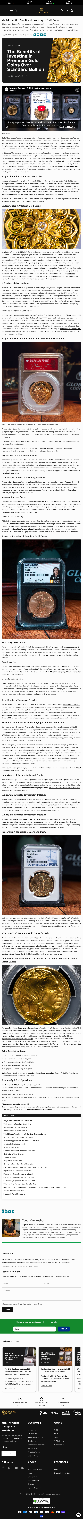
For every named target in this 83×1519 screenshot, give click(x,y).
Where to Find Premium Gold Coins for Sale (19, 1184)
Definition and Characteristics (15, 1127)
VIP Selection (59, 1441)
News (30, 1473)
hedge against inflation (71, 704)
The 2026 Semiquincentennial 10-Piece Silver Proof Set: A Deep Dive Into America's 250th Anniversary (18, 1371)
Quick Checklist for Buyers (14, 1191)
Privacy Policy (47, 1276)
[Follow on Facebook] (3, 1467)
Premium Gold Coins (9, 482)
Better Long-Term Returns (14, 1154)
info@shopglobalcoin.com (51, 1494)
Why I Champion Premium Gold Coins (17, 1121)
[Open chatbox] (78, 1515)
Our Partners (33, 1477)
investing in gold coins (61, 802)
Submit (7, 1309)
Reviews (31, 1484)
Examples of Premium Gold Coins (16, 1131)
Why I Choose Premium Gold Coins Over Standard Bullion (24, 1134)
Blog (56, 1469)
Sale (55, 1437)
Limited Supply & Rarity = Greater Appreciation (21, 1141)
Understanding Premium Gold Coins (17, 1124)
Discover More (10, 1388)
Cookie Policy (33, 1456)
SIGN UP (64, 1329)
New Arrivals (59, 1445)
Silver (56, 1434)
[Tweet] (41, 34)
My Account (32, 1430)
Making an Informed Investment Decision (19, 1174)
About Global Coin (35, 1469)
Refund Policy (33, 1448)
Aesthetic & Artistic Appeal (14, 1144)
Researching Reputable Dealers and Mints (19, 1181)
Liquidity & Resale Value (13, 1161)
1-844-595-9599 (27, 1494)
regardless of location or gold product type (17, 1039)
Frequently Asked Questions (14, 1194)
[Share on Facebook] (35, 34)
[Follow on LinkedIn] (22, 1467)
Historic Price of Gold (62, 1473)
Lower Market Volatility (12, 1147)
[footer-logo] (9, 1412)
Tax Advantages (10, 1157)
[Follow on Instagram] (9, 1467)
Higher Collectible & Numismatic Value (18, 1137)
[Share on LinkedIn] (38, 34)
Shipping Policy (34, 1452)
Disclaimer (32, 1441)
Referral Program (34, 1488)
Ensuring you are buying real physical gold (64, 788)
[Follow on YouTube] (16, 1467)
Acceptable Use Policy (36, 1445)
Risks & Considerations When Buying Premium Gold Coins (25, 1167)
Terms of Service (61, 1276)
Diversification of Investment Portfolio (18, 1164)
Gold (56, 1430)
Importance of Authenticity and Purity (17, 1171)
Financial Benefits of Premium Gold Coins (19, 1151)
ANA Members (33, 1480)
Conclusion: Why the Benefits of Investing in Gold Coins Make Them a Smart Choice (34, 1187)
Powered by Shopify (48, 1507)
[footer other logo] (43, 1412)
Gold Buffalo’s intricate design (68, 504)
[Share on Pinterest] (45, 34)
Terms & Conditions (35, 1437)
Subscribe (8, 1454)
